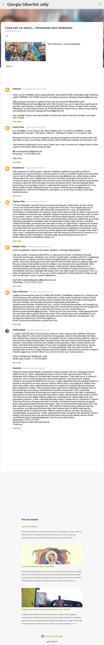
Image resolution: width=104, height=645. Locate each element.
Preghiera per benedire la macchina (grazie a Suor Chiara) (46, 609)
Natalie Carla (19, 246)
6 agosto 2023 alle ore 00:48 (36, 201)
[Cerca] (52, 4)
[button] (6, 36)
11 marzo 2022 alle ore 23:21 (35, 127)
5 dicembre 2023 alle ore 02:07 (33, 368)
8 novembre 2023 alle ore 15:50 (38, 330)
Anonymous (18, 168)
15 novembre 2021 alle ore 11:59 (34, 89)
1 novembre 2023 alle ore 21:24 (40, 292)
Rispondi (17, 122)
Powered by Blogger (53, 636)
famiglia (9, 66)
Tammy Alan (19, 201)
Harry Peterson (20, 291)
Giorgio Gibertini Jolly (28, 4)
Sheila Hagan (19, 330)
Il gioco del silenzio (30, 527)
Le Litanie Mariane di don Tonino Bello (38, 566)
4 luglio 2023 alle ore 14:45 (35, 168)
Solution (17, 89)
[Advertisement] (52, 493)
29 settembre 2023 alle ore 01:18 (39, 246)
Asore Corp (18, 127)
